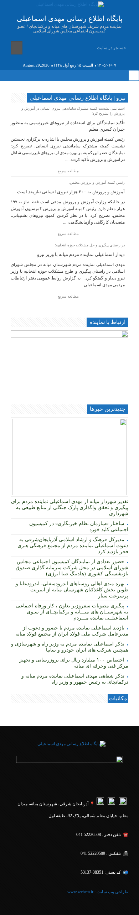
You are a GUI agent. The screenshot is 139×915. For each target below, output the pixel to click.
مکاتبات (118, 698)
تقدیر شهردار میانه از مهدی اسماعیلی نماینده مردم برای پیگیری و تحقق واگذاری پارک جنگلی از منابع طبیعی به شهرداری (69, 507)
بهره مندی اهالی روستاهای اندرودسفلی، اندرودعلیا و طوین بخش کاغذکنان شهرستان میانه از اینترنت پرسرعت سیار (72, 589)
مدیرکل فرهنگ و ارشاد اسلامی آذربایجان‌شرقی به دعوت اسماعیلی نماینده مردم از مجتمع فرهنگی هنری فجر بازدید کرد (72, 545)
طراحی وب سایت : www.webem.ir (97, 891)
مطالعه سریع (69, 171)
